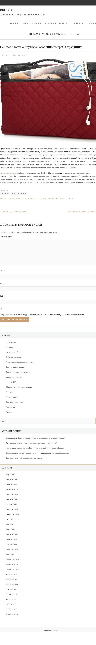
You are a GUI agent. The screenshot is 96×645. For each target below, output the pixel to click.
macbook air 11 (12, 198)
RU (71, 34)
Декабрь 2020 (12, 564)
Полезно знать (19, 193)
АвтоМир (9, 347)
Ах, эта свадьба (32, 23)
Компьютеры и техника (15, 367)
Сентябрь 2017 (12, 594)
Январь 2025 (11, 484)
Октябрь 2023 (12, 509)
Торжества (78, 23)
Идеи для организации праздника (47, 34)
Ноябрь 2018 (11, 589)
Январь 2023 (11, 539)
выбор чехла (27, 198)
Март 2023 (10, 529)
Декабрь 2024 (12, 489)
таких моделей (12, 173)
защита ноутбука (42, 198)
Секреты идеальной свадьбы (13, 211)
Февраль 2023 (12, 534)
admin (4, 55)
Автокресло (11, 342)
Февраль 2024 (12, 499)
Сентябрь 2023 (12, 514)
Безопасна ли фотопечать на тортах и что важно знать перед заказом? (35, 438)
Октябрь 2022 (12, 549)
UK (78, 34)
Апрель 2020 (11, 574)
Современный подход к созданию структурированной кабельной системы (37, 453)
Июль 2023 (10, 519)
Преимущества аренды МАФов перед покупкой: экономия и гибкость (35, 448)
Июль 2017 (10, 604)
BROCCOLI (8, 9)
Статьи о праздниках (56, 23)
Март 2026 (10, 474)
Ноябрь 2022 (11, 544)
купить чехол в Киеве (62, 198)
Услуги (9, 412)
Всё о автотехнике (13, 357)
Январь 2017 (11, 609)
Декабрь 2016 (12, 614)
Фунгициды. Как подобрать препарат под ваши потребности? (31, 443)
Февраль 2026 (12, 479)
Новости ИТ (11, 382)
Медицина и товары (14, 377)
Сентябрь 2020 (12, 569)
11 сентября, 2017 (20, 55)
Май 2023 (10, 524)
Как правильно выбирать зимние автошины (24, 458)
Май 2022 (10, 554)
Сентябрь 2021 (12, 559)
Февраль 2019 (12, 584)
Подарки (5, 193)
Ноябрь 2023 (11, 504)
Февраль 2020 (12, 579)
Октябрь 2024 (12, 494)
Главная (14, 23)
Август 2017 (11, 599)
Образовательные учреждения (19, 387)
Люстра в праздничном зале (18, 372)
